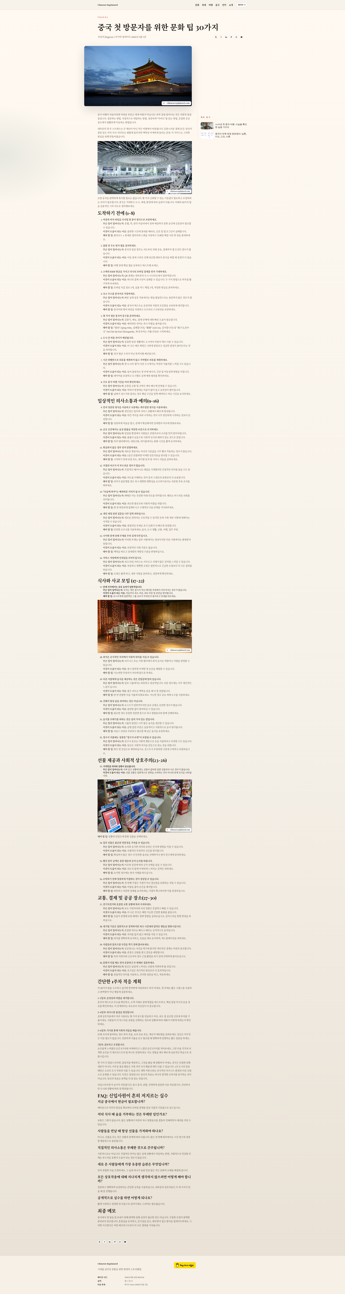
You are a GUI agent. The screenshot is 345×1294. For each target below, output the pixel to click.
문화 (197, 5)
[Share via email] (241, 37)
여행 (211, 5)
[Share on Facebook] (221, 37)
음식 (217, 5)
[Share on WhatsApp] (236, 37)
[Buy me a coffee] (185, 1267)
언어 (224, 5)
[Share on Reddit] (231, 37)
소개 (231, 5)
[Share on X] (216, 37)
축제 (204, 5)
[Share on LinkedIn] (226, 37)
